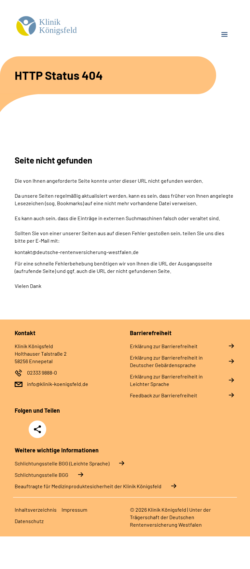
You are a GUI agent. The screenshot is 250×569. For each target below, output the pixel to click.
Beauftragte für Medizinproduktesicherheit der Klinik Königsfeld (88, 486)
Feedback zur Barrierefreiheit (163, 395)
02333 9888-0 (42, 372)
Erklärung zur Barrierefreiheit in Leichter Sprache (166, 380)
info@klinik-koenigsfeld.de (57, 384)
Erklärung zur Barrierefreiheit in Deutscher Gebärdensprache (166, 361)
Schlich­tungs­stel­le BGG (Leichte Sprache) (62, 463)
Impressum (74, 509)
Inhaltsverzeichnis (36, 509)
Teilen (37, 429)
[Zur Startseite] (67, 26)
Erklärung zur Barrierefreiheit (164, 346)
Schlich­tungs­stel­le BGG (41, 475)
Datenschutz (29, 521)
